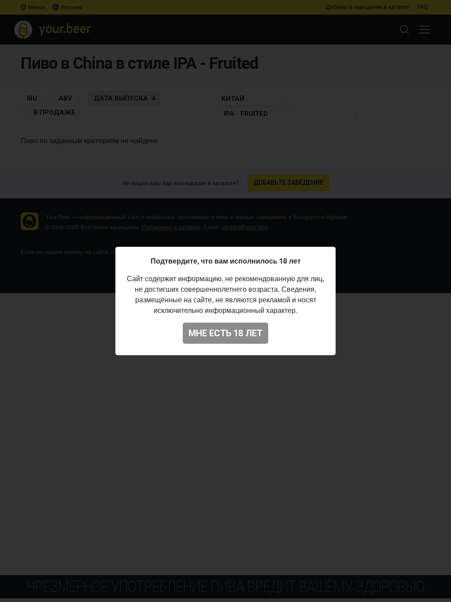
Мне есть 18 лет (225, 333)
